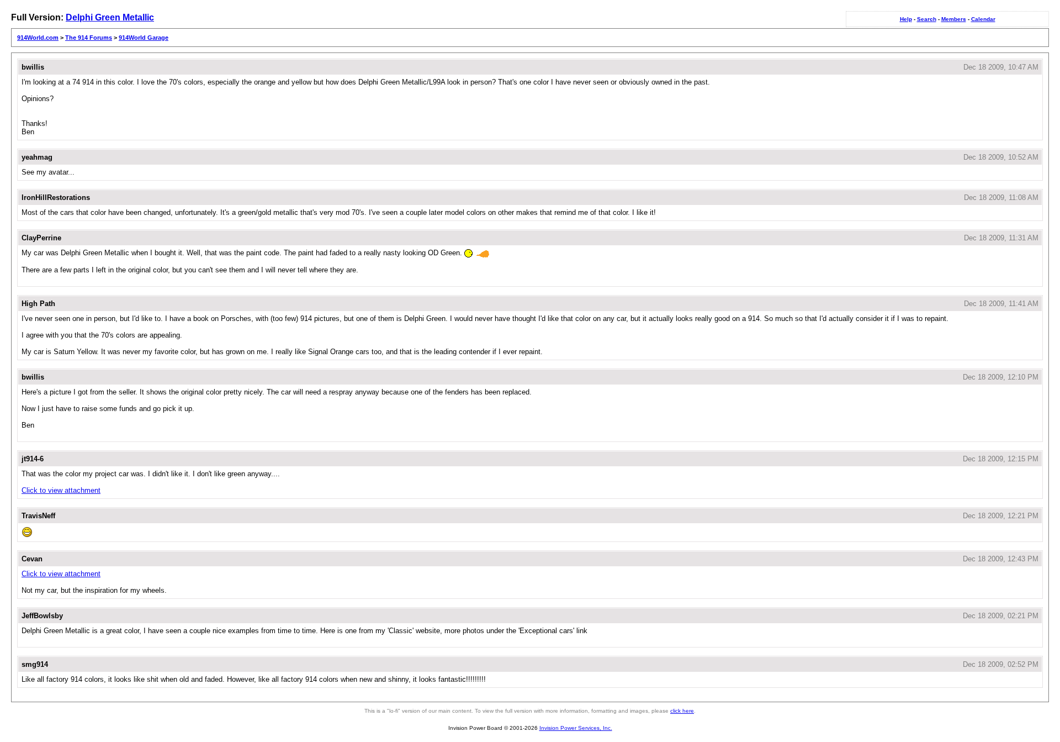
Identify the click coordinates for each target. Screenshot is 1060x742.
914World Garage (143, 37)
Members (953, 19)
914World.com (38, 37)
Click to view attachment (61, 490)
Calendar (983, 19)
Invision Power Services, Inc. (575, 728)
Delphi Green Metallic (110, 17)
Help (906, 19)
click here (682, 711)
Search (926, 19)
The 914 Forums (88, 37)
